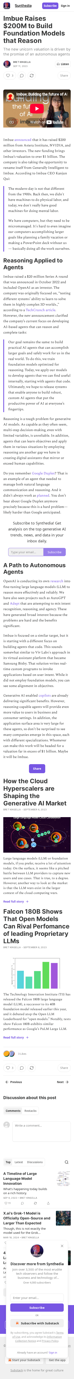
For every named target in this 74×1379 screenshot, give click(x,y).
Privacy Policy (50, 1341)
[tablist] (21, 1111)
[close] (62, 1246)
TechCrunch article (40, 310)
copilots (45, 695)
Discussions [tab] (35, 1162)
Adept (15, 603)
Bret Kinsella (22, 62)
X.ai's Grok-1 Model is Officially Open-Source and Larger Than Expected (26, 1218)
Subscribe (50, 6)
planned (43, 495)
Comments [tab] (13, 1111)
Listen (65, 64)
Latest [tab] (19, 1162)
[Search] (66, 1162)
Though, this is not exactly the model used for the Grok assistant (24, 1230)
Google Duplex (43, 473)
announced (22, 140)
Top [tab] (8, 1162)
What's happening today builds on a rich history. (25, 1191)
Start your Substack (26, 1360)
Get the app (57, 1360)
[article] (37, 1188)
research (56, 581)
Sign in (65, 6)
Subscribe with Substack (40, 1323)
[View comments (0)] (22, 75)
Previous (16, 1082)
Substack (16, 1370)
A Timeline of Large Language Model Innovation (20, 1179)
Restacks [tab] (30, 1111)
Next (60, 1082)
